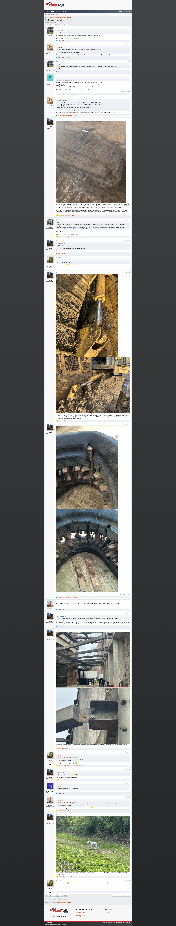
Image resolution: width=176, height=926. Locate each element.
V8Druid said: (59, 772)
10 (57, 24)
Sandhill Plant (106, 912)
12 (62, 24)
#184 (129, 75)
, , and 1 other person (67, 94)
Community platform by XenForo (56, 924)
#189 (129, 257)
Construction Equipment (80, 912)
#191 (129, 424)
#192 (129, 600)
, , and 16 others (67, 876)
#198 (129, 797)
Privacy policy (119, 922)
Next (65, 24)
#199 (129, 814)
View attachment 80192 (62, 757)
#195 (129, 752)
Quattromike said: (60, 616)
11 (60, 24)
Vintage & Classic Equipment (81, 913)
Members (58, 11)
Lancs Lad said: (60, 243)
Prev (48, 24)
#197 (129, 783)
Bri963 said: (59, 260)
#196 (129, 769)
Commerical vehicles (80, 916)
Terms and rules (111, 922)
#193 (129, 613)
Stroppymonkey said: (61, 100)
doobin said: (59, 47)
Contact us (104, 922)
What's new (65, 11)
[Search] (129, 11)
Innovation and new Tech (80, 915)
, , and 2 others (68, 115)
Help (124, 922)
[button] (61, 11)
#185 (129, 97)
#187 (129, 219)
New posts (47, 14)
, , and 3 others (67, 215)
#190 (129, 272)
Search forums (54, 14)
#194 (129, 630)
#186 (129, 119)
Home (47, 11)
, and (64, 40)
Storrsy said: (59, 30)
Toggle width (49, 922)
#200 (129, 880)
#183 (129, 61)
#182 (129, 44)
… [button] (52, 24)
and (62, 253)
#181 (129, 27)
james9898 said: (60, 222)
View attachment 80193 (72, 757)
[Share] (126, 28)
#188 (129, 240)
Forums (52, 11)
